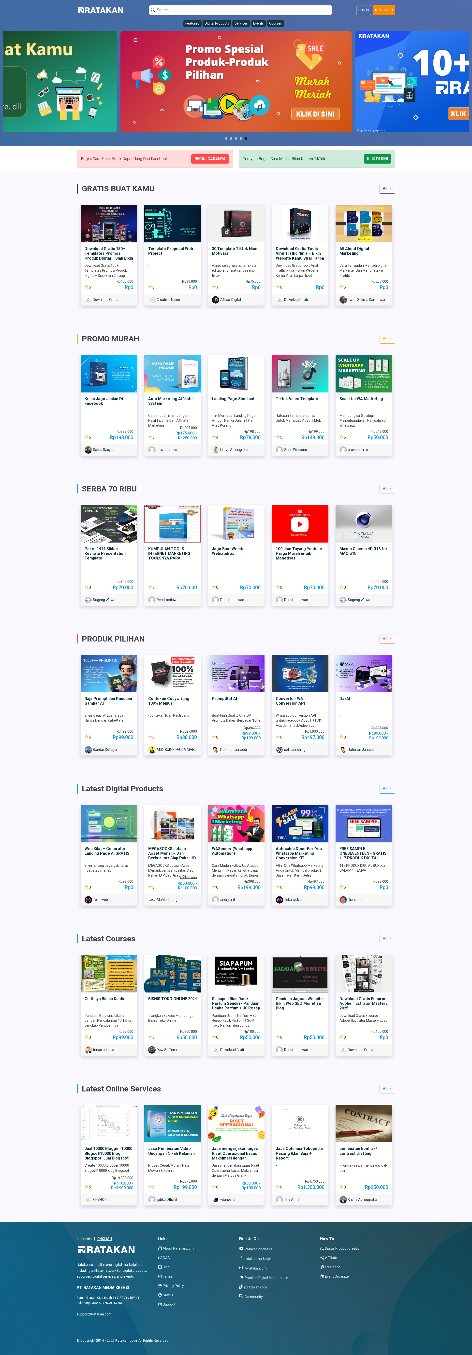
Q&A (166, 1257)
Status (168, 1295)
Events (258, 23)
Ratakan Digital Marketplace (266, 1278)
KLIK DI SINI (377, 158)
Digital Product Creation (343, 1248)
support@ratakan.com (94, 1314)
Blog (166, 1267)
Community (253, 1297)
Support (169, 1304)
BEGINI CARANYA (210, 158)
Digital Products (217, 23)
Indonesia (84, 1239)
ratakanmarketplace (260, 1258)
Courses (275, 23)
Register (384, 10)
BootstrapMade (106, 1347)
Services (241, 23)
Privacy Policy (173, 1285)
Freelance (332, 1267)
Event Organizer (337, 1276)
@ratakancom (255, 1268)
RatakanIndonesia (258, 1249)
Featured (192, 23)
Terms (168, 1276)
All (385, 188)
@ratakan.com (255, 1287)
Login (363, 10)
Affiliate (331, 1257)
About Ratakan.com (178, 1248)
